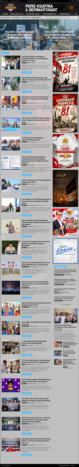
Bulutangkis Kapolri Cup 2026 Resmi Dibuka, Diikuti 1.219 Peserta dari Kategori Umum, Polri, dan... (36, 441)
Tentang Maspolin (64, 14)
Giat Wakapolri (25, 423)
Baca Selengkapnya (27, 72)
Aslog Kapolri (16, 17)
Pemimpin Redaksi (63, 292)
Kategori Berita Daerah (32, 14)
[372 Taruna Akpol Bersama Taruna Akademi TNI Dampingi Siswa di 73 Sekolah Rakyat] (11, 366)
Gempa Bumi (66, 346)
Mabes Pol (20, 29)
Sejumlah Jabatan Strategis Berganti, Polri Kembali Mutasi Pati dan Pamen (19, 34)
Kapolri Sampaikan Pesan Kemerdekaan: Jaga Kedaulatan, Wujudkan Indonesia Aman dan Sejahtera (36, 222)
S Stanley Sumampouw (70, 284)
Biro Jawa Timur (68, 274)
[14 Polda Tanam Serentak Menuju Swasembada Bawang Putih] (11, 144)
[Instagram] (73, 1)
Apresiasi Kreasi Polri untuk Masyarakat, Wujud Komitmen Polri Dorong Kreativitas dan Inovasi (35, 284)
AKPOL (23, 345)
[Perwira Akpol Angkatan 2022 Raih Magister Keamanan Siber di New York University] (11, 385)
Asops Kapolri (26, 17)
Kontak (40, 1)
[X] (75, 1)
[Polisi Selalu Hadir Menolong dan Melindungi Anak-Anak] (11, 328)
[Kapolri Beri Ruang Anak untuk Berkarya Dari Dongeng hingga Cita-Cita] (11, 309)
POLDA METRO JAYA (58, 300)
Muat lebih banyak (65, 304)
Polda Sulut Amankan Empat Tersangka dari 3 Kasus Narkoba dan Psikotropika (65, 327)
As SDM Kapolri (6, 17)
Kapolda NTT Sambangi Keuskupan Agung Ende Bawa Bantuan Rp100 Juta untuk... (70, 343)
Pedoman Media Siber (32, 1)
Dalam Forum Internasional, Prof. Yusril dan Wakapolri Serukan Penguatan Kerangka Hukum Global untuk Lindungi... (36, 420)
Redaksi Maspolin (14, 40)
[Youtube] (78, 1)
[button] (76, 14)
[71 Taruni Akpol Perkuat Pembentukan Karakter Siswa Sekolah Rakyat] (11, 347)
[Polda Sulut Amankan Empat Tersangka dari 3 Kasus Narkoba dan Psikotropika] (65, 315)
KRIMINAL (56, 292)
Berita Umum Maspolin (49, 14)
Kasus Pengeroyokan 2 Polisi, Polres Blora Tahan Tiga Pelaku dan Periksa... (69, 352)
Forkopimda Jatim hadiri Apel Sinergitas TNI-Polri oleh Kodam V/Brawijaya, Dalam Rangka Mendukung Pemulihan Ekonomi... (65, 271)
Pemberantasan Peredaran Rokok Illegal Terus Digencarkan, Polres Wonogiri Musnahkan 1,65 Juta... (69, 362)
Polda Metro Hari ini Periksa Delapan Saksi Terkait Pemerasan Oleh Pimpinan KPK (64, 297)
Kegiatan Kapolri (25, 266)
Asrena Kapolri (36, 17)
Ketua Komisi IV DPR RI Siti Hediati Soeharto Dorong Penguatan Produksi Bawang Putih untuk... (36, 120)
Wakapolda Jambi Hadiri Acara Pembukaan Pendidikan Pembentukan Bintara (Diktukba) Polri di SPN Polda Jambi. (65, 281)
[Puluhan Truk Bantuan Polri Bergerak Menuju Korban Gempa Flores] (11, 186)
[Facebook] (71, 1)
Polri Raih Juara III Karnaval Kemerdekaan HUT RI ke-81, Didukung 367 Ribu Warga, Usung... (35, 99)
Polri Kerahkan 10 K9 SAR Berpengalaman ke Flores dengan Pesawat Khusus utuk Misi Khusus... (36, 201)
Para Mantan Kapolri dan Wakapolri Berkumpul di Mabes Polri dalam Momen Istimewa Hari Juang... (35, 59)
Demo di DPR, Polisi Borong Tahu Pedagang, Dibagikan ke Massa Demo (59, 34)
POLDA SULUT (57, 322)
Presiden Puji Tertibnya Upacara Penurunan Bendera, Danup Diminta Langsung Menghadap (36, 243)
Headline (5, 14)
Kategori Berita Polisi (16, 14)
